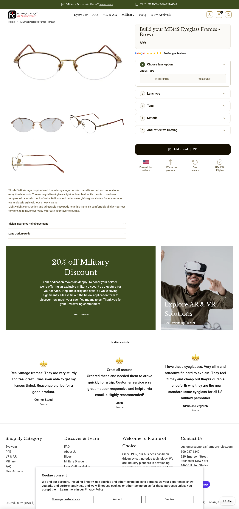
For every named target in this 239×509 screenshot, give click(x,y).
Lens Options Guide (77, 466)
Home (11, 21)
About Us (70, 451)
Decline (169, 499)
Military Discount (75, 461)
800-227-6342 (190, 451)
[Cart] (219, 14)
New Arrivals (161, 14)
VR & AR (110, 14)
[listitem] (87, 4)
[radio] (162, 78)
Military (128, 14)
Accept (117, 499)
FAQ (142, 14)
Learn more (81, 314)
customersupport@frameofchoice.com (207, 446)
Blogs (68, 456)
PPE (95, 14)
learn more (106, 4)
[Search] (228, 14)
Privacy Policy (94, 489)
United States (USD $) (20, 503)
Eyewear (81, 14)
